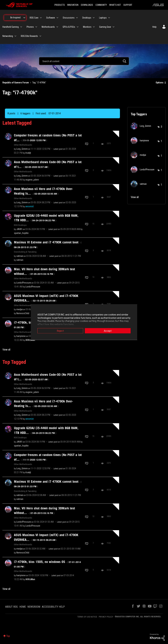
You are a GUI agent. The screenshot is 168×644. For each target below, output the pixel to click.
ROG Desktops (20, 225)
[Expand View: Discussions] (77, 17)
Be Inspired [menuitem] (15, 17)
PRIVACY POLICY (106, 617)
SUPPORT (127, 5)
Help (154, 27)
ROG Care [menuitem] (34, 17)
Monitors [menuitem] (87, 27)
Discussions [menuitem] (68, 17)
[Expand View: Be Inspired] (24, 17)
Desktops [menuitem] (86, 17)
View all (6, 349)
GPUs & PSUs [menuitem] (69, 27)
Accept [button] (108, 331)
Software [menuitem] (50, 17)
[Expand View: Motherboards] (57, 27)
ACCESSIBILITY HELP (53, 606)
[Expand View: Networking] (15, 36)
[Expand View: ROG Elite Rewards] (40, 36)
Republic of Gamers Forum (15, 82)
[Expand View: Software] (57, 17)
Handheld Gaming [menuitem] (10, 27)
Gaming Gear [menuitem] (105, 27)
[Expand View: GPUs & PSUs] (77, 27)
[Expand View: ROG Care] (40, 17)
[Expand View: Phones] (36, 27)
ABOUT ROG (11, 606)
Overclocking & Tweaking (25, 251)
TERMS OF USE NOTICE (87, 617)
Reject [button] (60, 331)
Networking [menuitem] (7, 36)
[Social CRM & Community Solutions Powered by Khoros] (157, 637)
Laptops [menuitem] (103, 17)
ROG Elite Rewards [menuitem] (29, 36)
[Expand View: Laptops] (109, 17)
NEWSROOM (33, 606)
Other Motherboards (23, 144)
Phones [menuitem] (30, 27)
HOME (22, 606)
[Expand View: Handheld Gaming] (21, 27)
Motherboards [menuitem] (48, 27)
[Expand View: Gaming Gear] (113, 27)
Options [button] (159, 82)
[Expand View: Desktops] (93, 17)
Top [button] (8, 636)
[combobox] (84, 61)
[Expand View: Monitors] (93, 27)
